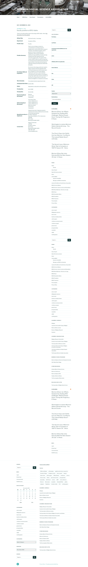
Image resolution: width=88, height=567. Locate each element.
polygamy (42, 484)
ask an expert (54, 210)
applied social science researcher (61, 471)
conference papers (55, 223)
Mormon (42, 481)
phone (53, 55)
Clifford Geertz (56, 475)
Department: (20, 40)
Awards (54, 167)
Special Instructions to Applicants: (22, 115)
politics (66, 481)
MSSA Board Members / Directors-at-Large (60, 189)
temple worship (54, 484)
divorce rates (42, 477)
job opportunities (55, 227)
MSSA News (24, 17)
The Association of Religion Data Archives (60, 385)
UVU (60, 484)
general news (54, 225)
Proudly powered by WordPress (52, 564)
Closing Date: (20, 91)
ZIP (52, 85)
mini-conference (63, 479)
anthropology (51, 471)
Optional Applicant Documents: (21, 103)
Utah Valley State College (56, 362)
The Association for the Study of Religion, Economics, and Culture (52, 513)
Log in (53, 446)
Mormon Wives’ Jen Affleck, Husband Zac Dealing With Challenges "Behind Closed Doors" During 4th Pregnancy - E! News (61, 115)
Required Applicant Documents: (21, 95)
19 (29, 496)
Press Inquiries (40, 17)
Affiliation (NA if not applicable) (58, 61)
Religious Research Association (58, 339)
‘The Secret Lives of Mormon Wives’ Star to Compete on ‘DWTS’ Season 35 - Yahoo (60, 146)
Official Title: (20, 38)
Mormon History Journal (56, 327)
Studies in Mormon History (57, 375)
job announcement (54, 477)
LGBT (57, 479)
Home (53, 174)
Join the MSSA (48, 17)
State (53, 79)
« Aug (20, 502)
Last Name (54, 42)
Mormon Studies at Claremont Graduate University (61, 359)
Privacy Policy (54, 203)
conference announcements (57, 221)
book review (54, 214)
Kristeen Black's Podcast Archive (58, 369)
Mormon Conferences (56, 371)
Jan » (32, 502)
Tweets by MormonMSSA (44, 464)
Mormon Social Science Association (42, 9)
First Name (54, 36)
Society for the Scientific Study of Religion (60, 341)
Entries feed (54, 448)
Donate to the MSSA (57, 178)
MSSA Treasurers (55, 198)
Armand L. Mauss (43, 473)
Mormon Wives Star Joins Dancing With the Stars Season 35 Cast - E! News (61, 155)
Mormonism (47, 481)
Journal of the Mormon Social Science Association (61, 183)
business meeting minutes (57, 216)
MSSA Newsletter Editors (56, 194)
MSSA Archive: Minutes (56, 185)
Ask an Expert (32, 17)
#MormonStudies (43, 471)
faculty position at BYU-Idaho (27, 30)
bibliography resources (56, 212)
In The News (54, 108)
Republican (48, 484)
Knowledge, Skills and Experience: (22, 72)
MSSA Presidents (55, 196)
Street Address (55, 67)
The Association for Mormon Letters (58, 343)
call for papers (54, 218)
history (48, 477)
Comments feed (55, 450)
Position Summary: (21, 55)
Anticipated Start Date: (22, 83)
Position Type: (20, 43)
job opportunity (62, 477)
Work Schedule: (20, 80)
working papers (54, 234)
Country (53, 91)
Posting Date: (20, 89)
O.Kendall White (60, 481)
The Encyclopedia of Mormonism (58, 378)
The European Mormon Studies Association (60, 353)
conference (63, 475)
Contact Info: (20, 126)
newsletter (54, 230)
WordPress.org (54, 452)
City (52, 73)
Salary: (18, 86)
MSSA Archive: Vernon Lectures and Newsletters (61, 187)
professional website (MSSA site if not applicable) (59, 49)
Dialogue (53, 323)
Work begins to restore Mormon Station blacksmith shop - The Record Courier (61, 126)
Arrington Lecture (52, 473)
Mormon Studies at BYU (56, 373)
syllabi (53, 232)
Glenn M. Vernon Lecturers (57, 172)
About (18, 17)
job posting (42, 479)
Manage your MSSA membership (59, 180)
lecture (53, 479)
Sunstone (53, 332)
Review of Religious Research (57, 329)
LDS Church (48, 479)
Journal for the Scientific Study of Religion (59, 325)
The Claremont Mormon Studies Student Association (50, 515)
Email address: (55, 96)
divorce (68, 475)
